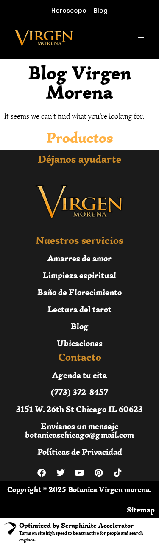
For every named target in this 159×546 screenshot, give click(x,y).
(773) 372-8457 (79, 392)
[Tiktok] (117, 472)
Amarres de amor (79, 258)
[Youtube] (79, 472)
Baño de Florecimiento (79, 292)
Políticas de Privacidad (79, 451)
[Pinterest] (98, 472)
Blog (80, 326)
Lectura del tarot (79, 309)
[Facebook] (41, 472)
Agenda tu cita (79, 375)
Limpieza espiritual (79, 275)
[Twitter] (60, 472)
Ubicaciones (80, 343)
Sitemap (141, 510)
